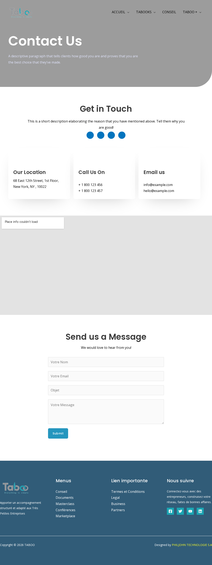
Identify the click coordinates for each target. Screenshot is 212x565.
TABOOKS (144, 12)
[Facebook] (170, 511)
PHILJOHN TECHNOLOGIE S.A (192, 545)
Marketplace (65, 516)
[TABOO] (20, 11)
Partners (118, 510)
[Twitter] (180, 511)
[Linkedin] (200, 511)
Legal (115, 497)
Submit (58, 433)
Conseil (61, 491)
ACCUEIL (118, 12)
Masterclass (65, 503)
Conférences (65, 510)
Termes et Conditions (128, 491)
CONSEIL (169, 12)
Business (118, 503)
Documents (64, 497)
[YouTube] (190, 511)
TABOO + (190, 12)
